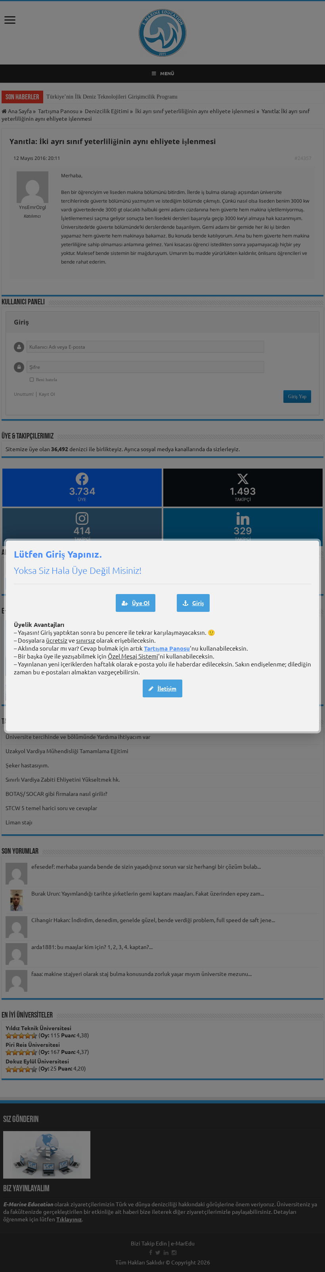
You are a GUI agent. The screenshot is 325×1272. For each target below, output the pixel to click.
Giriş (198, 602)
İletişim (166, 688)
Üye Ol (140, 602)
